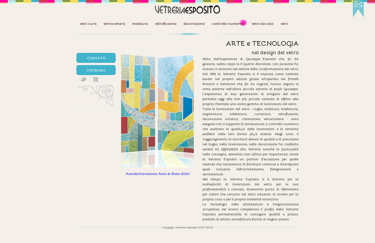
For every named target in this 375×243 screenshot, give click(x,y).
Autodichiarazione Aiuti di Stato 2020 (157, 173)
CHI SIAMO (96, 70)
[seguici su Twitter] (82, 79)
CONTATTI (96, 58)
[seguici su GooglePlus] (95, 79)
